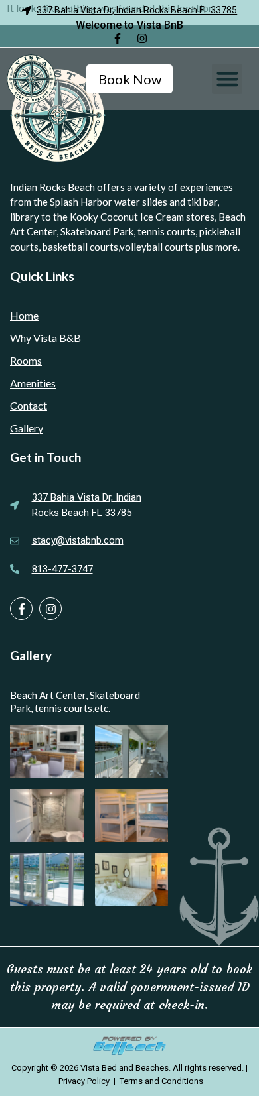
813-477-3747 (62, 569)
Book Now (129, 79)
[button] (227, 79)
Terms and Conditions (161, 1081)
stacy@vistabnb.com (78, 540)
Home (24, 315)
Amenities (33, 383)
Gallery (26, 428)
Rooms (26, 360)
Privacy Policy (84, 1081)
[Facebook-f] (117, 38)
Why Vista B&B (45, 338)
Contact (28, 405)
